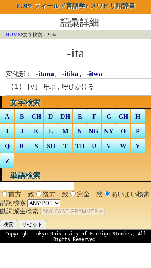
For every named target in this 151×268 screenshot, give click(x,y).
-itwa (94, 74)
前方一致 (21, 194)
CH (36, 116)
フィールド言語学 (59, 5)
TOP (22, 5)
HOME (13, 34)
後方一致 (55, 194)
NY (109, 131)
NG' (94, 131)
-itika (70, 74)
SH (51, 146)
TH (80, 146)
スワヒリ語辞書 (112, 5)
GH (123, 116)
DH (65, 116)
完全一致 (90, 194)
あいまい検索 (130, 194)
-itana (45, 74)
